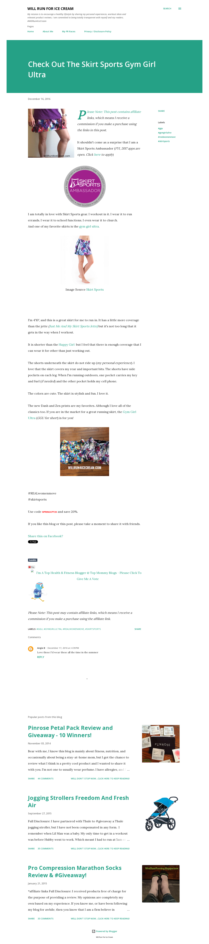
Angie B (41, 648)
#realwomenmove (166, 136)
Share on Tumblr (32, 560)
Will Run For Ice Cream (50, 8)
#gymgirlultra (164, 132)
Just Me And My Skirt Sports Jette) (73, 326)
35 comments (45, 848)
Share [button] (161, 110)
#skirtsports (164, 141)
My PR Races (68, 31)
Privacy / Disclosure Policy (97, 31)
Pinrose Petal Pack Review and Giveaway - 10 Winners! (70, 731)
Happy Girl (67, 344)
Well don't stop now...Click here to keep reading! (100, 778)
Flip (32, 567)
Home (30, 31)
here (97, 154)
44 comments (45, 778)
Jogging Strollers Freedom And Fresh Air (78, 801)
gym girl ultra (88, 226)
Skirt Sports (95, 289)
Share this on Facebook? (45, 536)
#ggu (160, 128)
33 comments (45, 918)
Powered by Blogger (106, 931)
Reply (40, 657)
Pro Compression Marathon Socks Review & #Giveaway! (74, 871)
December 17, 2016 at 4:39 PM (63, 648)
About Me (48, 31)
